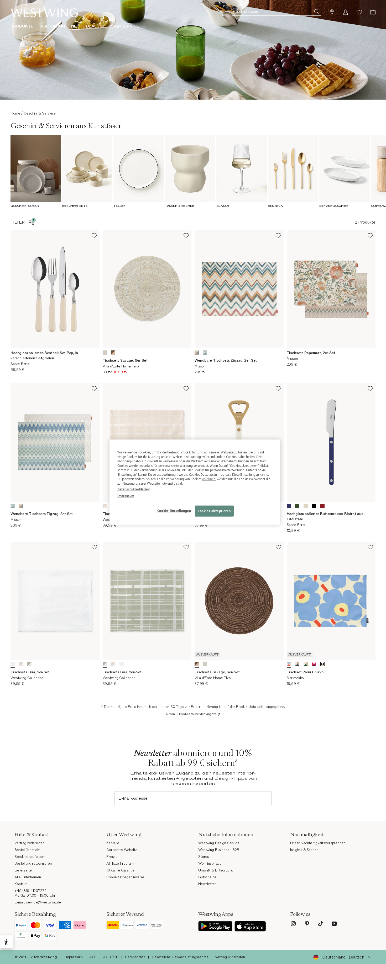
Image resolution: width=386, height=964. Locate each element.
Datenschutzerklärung (133, 489)
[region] (194, 482)
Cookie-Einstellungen (174, 510)
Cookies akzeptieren (214, 511)
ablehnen (208, 479)
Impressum (125, 495)
